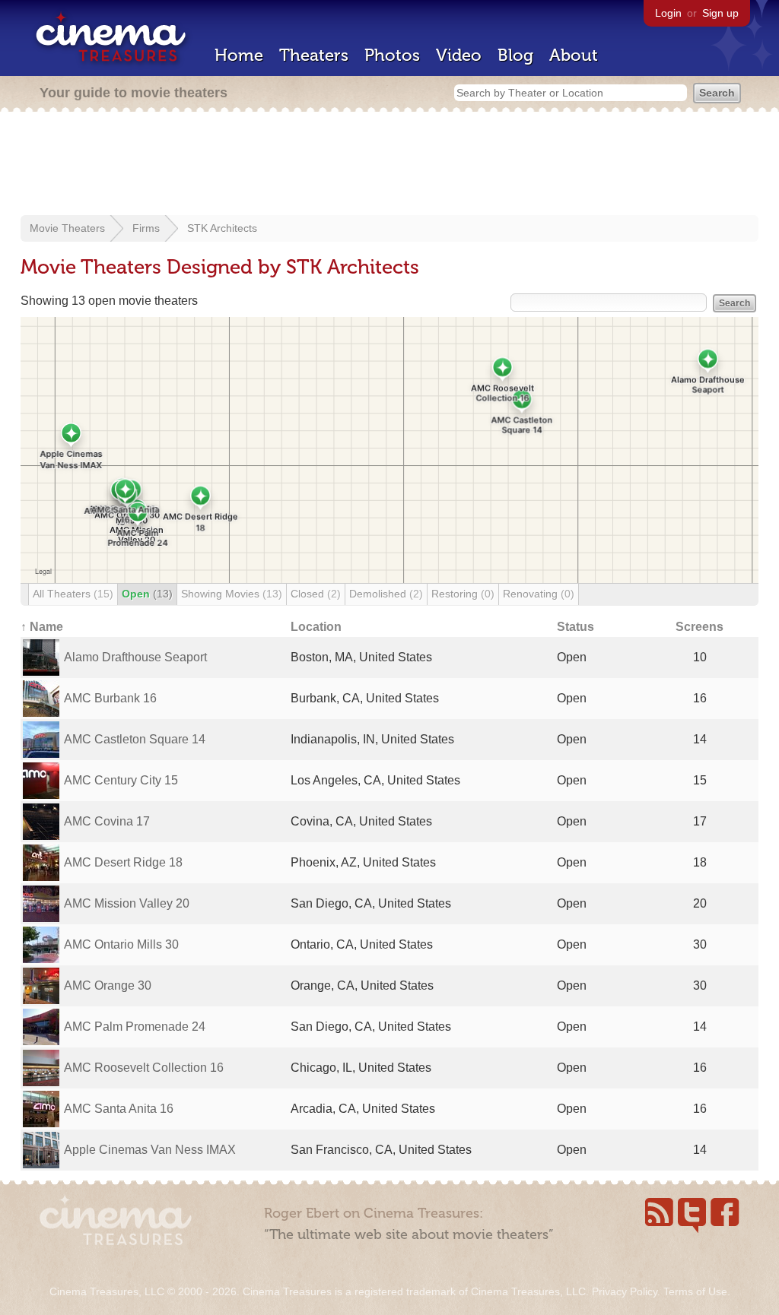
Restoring (462, 594)
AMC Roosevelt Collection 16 (144, 1067)
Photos (392, 55)
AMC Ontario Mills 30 (121, 944)
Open (147, 594)
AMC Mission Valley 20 (126, 903)
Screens (699, 626)
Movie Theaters (67, 228)
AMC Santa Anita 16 (118, 1108)
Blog (515, 55)
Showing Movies (231, 594)
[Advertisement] (389, 165)
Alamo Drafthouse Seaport (135, 657)
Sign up (720, 13)
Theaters (313, 55)
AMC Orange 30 (107, 985)
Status (575, 626)
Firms (146, 228)
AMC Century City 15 (121, 780)
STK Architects (222, 228)
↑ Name (42, 626)
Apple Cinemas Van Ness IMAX (150, 1149)
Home (239, 55)
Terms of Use (695, 1291)
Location (316, 626)
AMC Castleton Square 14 (134, 739)
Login (668, 13)
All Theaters (73, 594)
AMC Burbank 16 (110, 698)
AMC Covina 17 (107, 821)
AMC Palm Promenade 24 (134, 1026)
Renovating (538, 594)
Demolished (386, 594)
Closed (316, 594)
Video (459, 55)
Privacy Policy (624, 1291)
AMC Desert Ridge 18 (123, 862)
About (573, 55)
